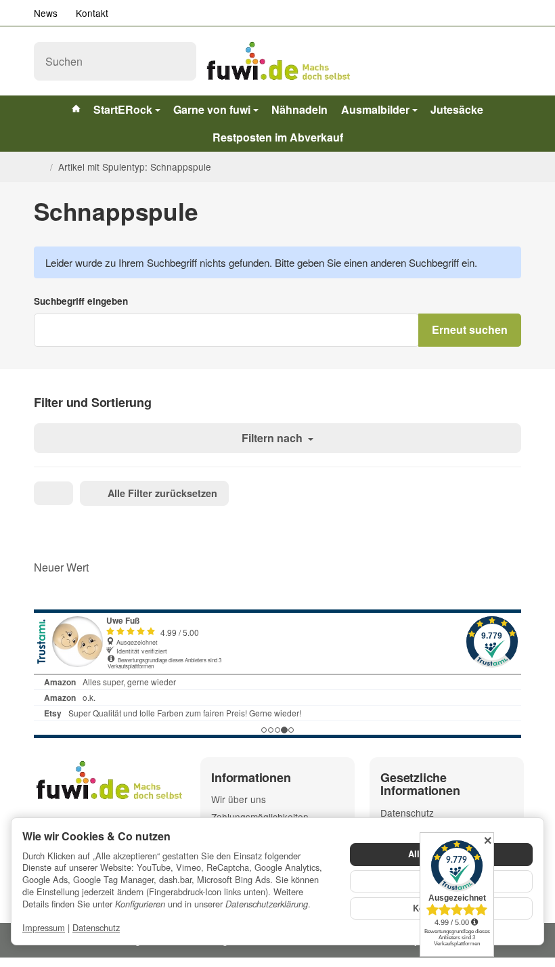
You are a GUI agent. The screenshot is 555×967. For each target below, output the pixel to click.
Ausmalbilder (375, 109)
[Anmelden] (478, 61)
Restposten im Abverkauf (278, 137)
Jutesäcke (456, 109)
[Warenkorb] (508, 61)
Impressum (43, 927)
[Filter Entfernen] (53, 493)
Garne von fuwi (211, 109)
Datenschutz (96, 927)
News (46, 13)
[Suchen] (179, 61)
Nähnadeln (299, 109)
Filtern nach (273, 438)
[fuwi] (277, 61)
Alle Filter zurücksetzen (162, 493)
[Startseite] (39, 167)
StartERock (122, 109)
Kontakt (92, 13)
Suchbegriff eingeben (81, 301)
